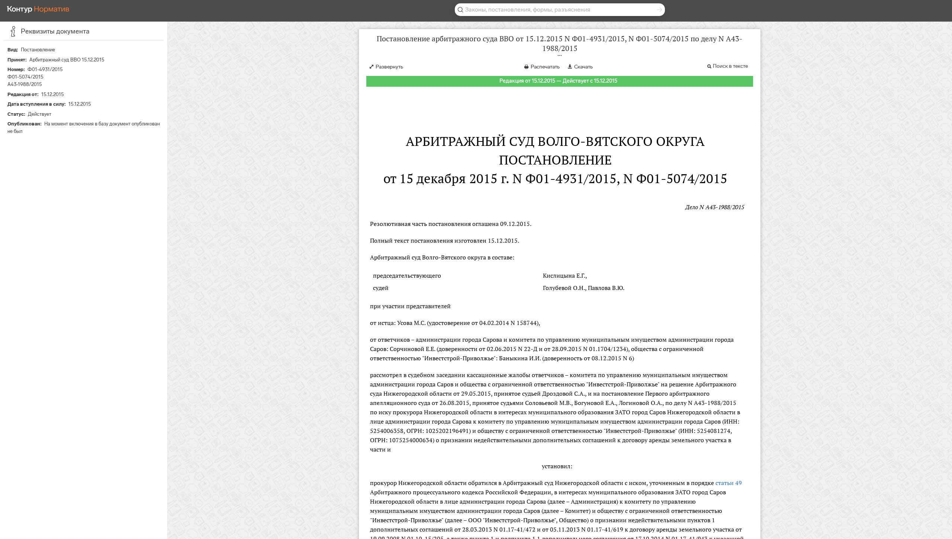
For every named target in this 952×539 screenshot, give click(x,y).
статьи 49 (728, 483)
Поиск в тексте (730, 66)
